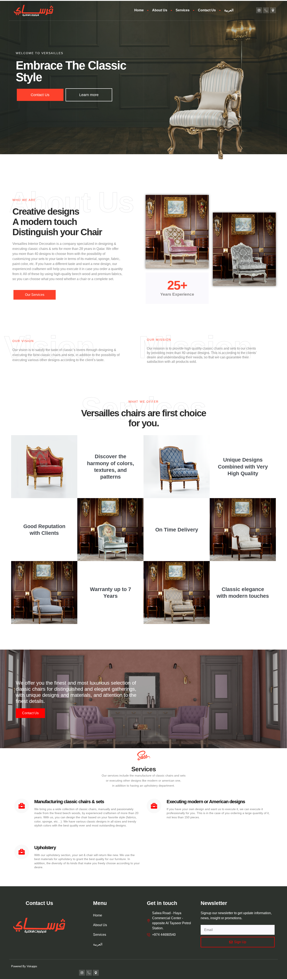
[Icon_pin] (273, 10)
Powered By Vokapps (24, 966)
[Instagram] (259, 10)
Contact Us (207, 10)
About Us (159, 10)
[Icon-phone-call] (266, 10)
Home (139, 10)
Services (183, 10)
